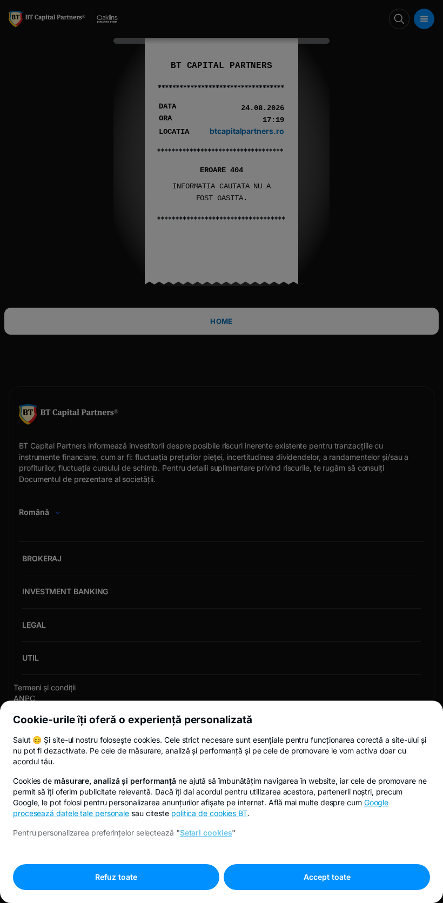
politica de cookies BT (209, 813)
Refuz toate (116, 876)
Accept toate (327, 876)
